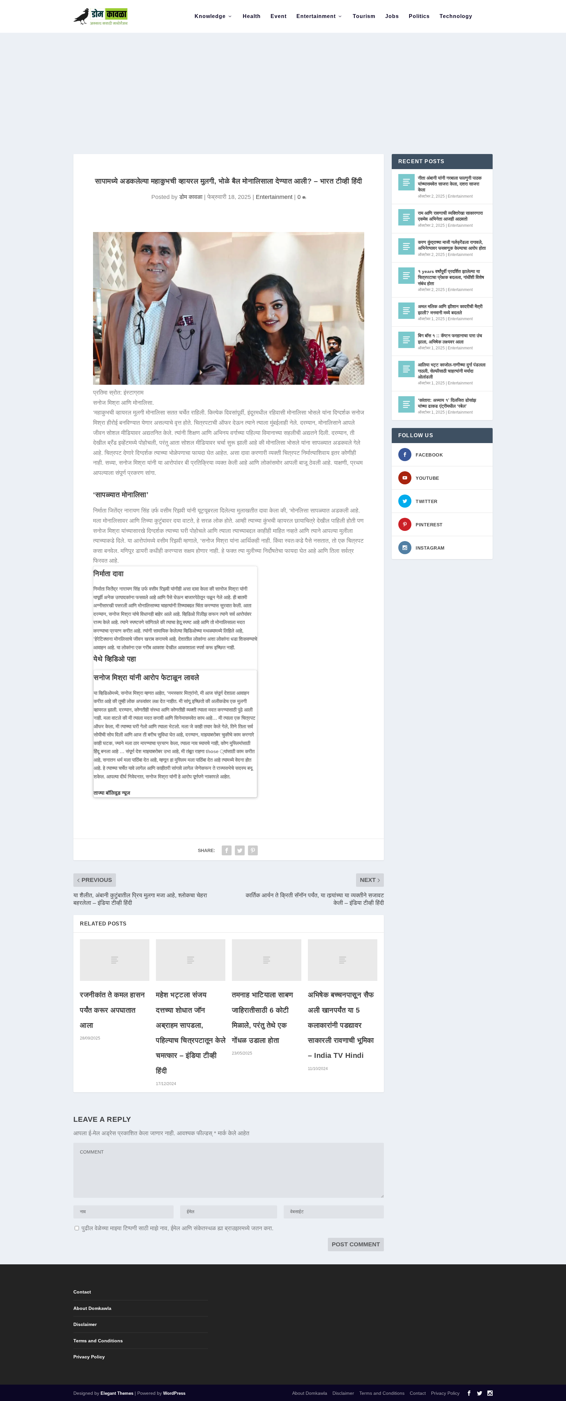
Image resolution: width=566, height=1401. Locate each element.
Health (252, 16)
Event (279, 16)
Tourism (364, 16)
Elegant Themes (117, 1393)
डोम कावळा (190, 197)
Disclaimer (85, 1324)
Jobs (392, 16)
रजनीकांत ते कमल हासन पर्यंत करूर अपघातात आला (112, 1010)
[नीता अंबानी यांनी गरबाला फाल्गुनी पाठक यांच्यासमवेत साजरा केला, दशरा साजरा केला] (406, 182)
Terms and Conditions (98, 1340)
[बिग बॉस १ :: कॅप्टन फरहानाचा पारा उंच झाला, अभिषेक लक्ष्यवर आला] (406, 340)
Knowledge (210, 16)
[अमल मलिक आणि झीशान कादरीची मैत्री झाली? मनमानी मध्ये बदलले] (406, 310)
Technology (456, 16)
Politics (419, 16)
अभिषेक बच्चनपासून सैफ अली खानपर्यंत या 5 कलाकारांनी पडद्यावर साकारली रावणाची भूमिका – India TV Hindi (341, 1025)
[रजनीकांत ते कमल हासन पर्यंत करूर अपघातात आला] (114, 960)
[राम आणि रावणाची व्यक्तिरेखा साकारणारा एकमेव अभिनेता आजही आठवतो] (406, 217)
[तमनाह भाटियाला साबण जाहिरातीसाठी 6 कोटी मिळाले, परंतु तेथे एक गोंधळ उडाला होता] (266, 960)
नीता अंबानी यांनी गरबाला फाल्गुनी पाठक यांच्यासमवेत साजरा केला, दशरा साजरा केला (449, 183)
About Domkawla (92, 1308)
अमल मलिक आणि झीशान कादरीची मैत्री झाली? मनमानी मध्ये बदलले (450, 309)
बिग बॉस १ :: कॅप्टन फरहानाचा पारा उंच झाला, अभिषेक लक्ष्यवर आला (450, 338)
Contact (82, 1291)
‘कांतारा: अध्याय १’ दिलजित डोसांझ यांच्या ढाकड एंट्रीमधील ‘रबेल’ (447, 403)
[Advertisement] (283, 82)
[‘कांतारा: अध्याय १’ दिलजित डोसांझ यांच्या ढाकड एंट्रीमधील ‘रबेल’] (406, 404)
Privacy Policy (89, 1356)
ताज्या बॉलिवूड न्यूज (112, 793)
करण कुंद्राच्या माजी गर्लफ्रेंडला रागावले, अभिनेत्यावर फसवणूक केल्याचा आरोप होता (452, 245)
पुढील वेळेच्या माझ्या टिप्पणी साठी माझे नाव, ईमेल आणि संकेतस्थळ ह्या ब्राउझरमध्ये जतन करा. (178, 1228)
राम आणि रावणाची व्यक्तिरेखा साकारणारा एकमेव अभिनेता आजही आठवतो (450, 216)
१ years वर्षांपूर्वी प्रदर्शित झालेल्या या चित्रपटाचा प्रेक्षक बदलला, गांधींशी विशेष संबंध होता (451, 277)
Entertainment (316, 16)
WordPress (174, 1393)
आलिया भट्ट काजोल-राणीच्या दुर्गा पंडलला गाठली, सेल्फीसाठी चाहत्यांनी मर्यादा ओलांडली (451, 370)
